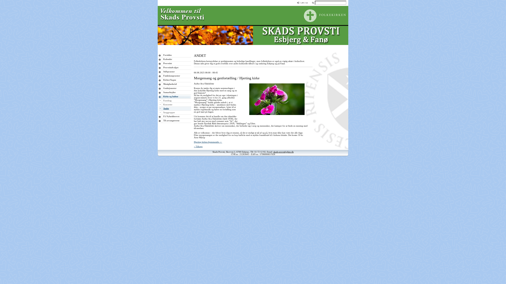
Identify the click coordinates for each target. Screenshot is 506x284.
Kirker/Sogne (169, 80)
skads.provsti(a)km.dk (283, 152)
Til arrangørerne (171, 120)
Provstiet (167, 63)
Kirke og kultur (170, 96)
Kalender (167, 59)
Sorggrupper (169, 112)
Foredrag (167, 100)
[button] (313, 3)
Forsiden (167, 55)
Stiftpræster (169, 71)
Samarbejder (169, 92)
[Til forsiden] (253, 44)
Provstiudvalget (170, 67)
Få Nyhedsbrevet (171, 116)
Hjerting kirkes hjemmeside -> (208, 142)
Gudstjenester (170, 88)
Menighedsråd (170, 84)
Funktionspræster (171, 76)
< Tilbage (198, 146)
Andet (166, 108)
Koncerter (167, 104)
